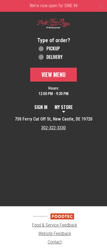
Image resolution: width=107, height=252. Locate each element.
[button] (53, 23)
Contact (55, 242)
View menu (53, 74)
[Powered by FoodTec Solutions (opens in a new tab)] (53, 216)
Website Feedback (54, 233)
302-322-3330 (53, 127)
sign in (40, 107)
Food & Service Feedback (54, 225)
